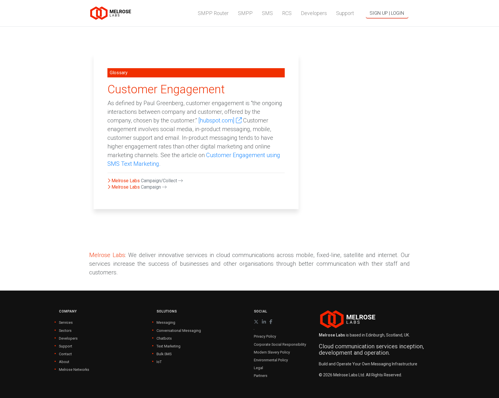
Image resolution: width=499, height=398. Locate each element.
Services (66, 322)
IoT (159, 362)
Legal (258, 368)
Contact (65, 354)
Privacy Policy (265, 336)
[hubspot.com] (217, 120)
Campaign (151, 187)
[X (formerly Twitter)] (256, 322)
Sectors (65, 330)
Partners (260, 375)
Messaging (166, 322)
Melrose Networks (74, 369)
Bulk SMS (164, 354)
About (64, 362)
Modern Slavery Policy (272, 352)
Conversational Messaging (179, 330)
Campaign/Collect (159, 180)
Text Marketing (168, 346)
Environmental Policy (271, 360)
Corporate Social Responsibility (280, 344)
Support (65, 346)
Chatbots (164, 338)
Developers (68, 338)
